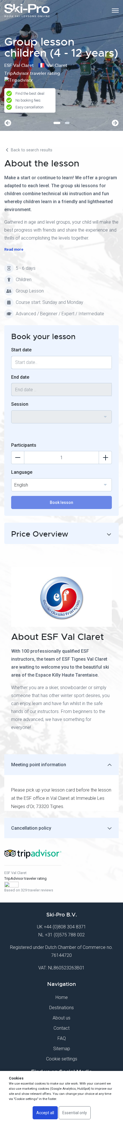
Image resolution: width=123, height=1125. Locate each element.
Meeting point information (38, 764)
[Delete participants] (17, 457)
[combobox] (61, 416)
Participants (23, 445)
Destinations (61, 1007)
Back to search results (31, 150)
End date (20, 377)
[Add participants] (105, 457)
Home (61, 997)
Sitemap (61, 1048)
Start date (21, 350)
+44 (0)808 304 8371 (65, 927)
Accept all (45, 1112)
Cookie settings (61, 1059)
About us (61, 1018)
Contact (61, 1028)
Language (21, 472)
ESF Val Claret (15, 873)
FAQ (61, 1038)
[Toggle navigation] (115, 10)
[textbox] (61, 413)
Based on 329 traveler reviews (28, 890)
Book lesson (61, 502)
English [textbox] (21, 485)
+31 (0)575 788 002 (65, 935)
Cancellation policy (31, 828)
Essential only (74, 1112)
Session (19, 404)
